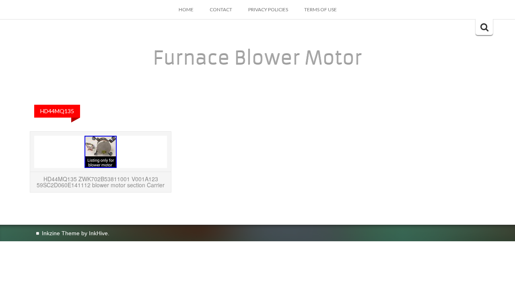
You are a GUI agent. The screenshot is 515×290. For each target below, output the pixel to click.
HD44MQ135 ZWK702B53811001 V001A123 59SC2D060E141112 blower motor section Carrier (101, 182)
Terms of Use (320, 9)
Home (186, 9)
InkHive (98, 233)
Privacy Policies (268, 9)
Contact (221, 9)
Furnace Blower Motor (257, 57)
